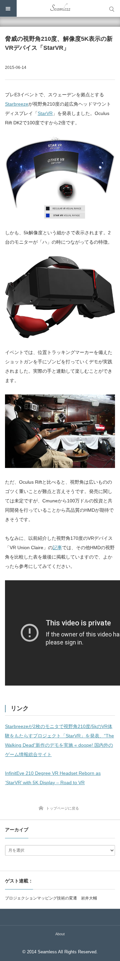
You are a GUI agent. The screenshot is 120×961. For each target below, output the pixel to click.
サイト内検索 (111, 8)
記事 (57, 547)
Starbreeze (16, 104)
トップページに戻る (62, 808)
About (60, 934)
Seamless (60, 8)
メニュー (8, 8)
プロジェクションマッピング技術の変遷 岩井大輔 (51, 898)
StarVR (45, 113)
